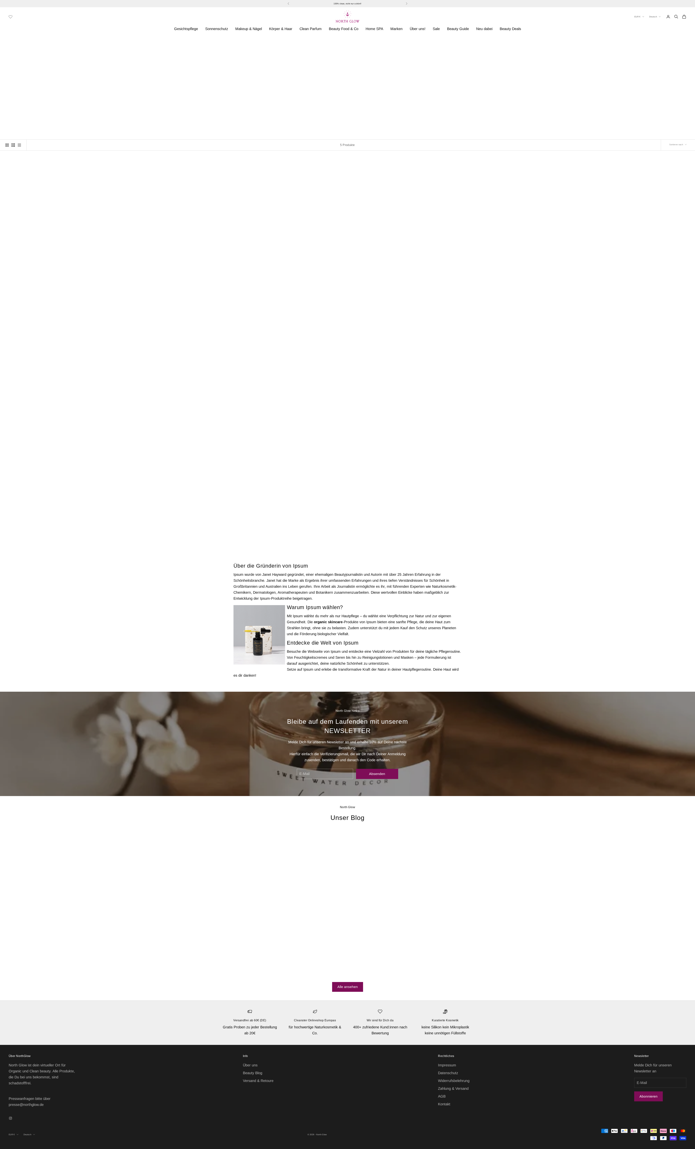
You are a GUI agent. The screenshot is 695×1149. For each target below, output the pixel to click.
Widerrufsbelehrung (453, 1081)
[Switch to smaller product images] (13, 145)
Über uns (250, 1065)
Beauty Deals (510, 29)
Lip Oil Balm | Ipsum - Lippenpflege (433, 331)
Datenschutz (448, 1073)
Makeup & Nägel (248, 29)
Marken (396, 29)
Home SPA (374, 29)
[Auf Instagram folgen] (10, 1118)
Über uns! (418, 29)
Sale (436, 29)
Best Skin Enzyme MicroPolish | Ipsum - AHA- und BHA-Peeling (89, 522)
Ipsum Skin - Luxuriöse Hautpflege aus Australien (61, 41)
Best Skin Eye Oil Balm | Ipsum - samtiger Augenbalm (89, 331)
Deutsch (653, 17)
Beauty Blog (252, 1073)
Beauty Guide (458, 29)
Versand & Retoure (258, 1081)
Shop (27, 41)
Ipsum (89, 326)
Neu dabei (484, 29)
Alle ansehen (347, 987)
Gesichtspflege (186, 29)
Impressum (447, 1065)
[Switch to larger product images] (7, 145)
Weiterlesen (242, 960)
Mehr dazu (362, 111)
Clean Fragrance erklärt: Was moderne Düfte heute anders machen (422, 911)
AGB (442, 1096)
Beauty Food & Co (343, 29)
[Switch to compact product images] (19, 145)
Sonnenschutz (216, 29)
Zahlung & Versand (453, 1088)
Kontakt (444, 1104)
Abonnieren (648, 1096)
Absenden (377, 774)
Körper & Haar (280, 29)
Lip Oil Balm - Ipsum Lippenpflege (606, 331)
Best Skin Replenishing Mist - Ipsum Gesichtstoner (261, 331)
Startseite (14, 41)
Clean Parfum (311, 29)
